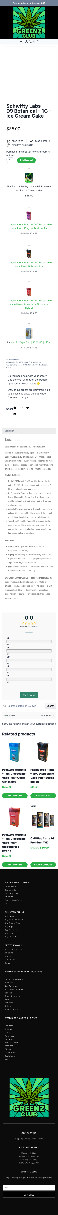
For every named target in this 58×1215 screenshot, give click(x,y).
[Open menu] (21, 41)
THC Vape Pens (35, 362)
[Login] (26, 42)
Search (50, 705)
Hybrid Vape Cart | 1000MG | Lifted (31, 342)
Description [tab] (9, 430)
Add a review (29, 695)
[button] (15, 408)
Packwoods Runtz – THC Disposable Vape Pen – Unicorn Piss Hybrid (14, 842)
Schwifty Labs (22, 362)
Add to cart (26, 160)
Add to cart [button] (15, 795)
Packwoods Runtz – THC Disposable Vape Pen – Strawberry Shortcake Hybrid (31, 304)
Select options (43, 864)
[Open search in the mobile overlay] (38, 41)
